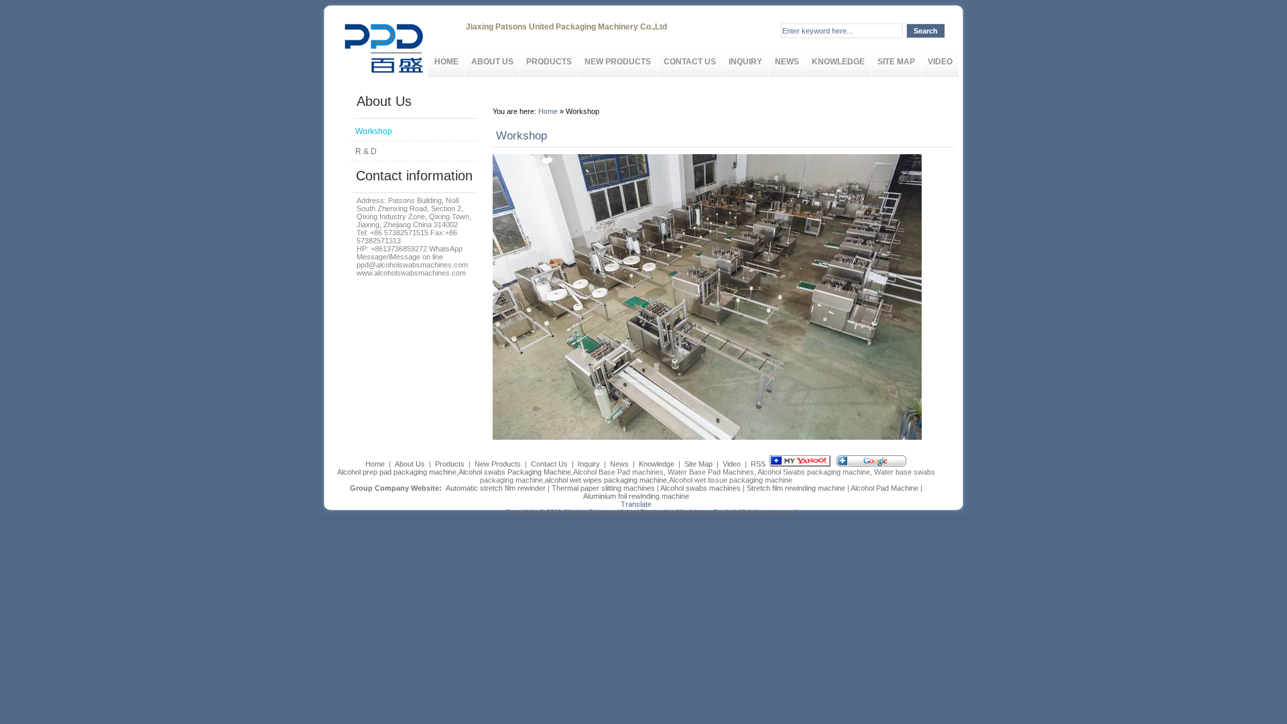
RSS (758, 464)
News (787, 61)
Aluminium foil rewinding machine (636, 496)
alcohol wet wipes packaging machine (606, 480)
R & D (366, 151)
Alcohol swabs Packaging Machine (514, 472)
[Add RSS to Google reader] (871, 464)
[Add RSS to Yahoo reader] (800, 464)
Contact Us (690, 61)
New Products (618, 61)
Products (549, 61)
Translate (636, 504)
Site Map (896, 61)
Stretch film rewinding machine (796, 488)
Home (446, 61)
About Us (492, 61)
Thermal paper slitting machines (603, 488)
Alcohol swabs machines (700, 488)
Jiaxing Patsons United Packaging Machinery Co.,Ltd (650, 512)
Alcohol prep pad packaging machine (396, 472)
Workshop (373, 131)
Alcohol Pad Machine (884, 488)
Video (940, 61)
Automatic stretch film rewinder (496, 488)
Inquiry (745, 61)
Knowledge (838, 61)
